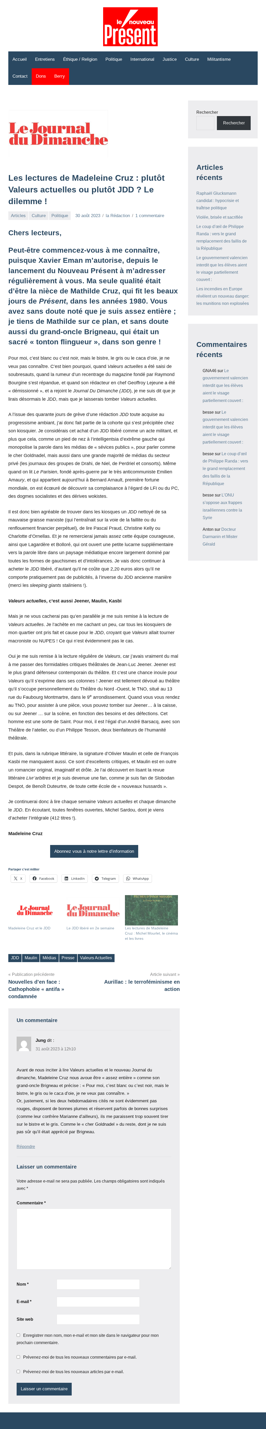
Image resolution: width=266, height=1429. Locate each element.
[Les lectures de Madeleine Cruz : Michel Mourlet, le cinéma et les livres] (151, 910)
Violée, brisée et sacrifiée (219, 217)
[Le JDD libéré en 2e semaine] (92, 910)
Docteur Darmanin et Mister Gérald (220, 537)
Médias (49, 958)
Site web (25, 1319)
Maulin (31, 958)
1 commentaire (149, 215)
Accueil (19, 59)
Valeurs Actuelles (96, 958)
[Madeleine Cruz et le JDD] (34, 910)
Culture (192, 59)
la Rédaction (118, 215)
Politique (113, 59)
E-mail (24, 1301)
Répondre (26, 1146)
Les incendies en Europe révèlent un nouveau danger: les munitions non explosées (222, 296)
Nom (23, 1284)
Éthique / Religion (80, 59)
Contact (20, 76)
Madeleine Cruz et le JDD (29, 928)
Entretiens (45, 59)
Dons (41, 76)
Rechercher (207, 112)
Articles (18, 215)
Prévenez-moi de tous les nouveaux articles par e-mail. (73, 1372)
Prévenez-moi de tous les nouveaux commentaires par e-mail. (80, 1357)
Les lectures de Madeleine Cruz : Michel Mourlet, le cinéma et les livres (151, 933)
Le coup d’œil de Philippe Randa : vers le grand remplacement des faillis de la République (225, 469)
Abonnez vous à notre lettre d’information (94, 851)
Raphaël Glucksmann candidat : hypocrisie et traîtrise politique (217, 200)
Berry (59, 76)
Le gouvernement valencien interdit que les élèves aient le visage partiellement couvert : (225, 385)
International (142, 59)
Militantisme (219, 59)
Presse (68, 958)
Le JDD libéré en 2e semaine (90, 928)
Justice (170, 59)
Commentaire (31, 1203)
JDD (15, 958)
